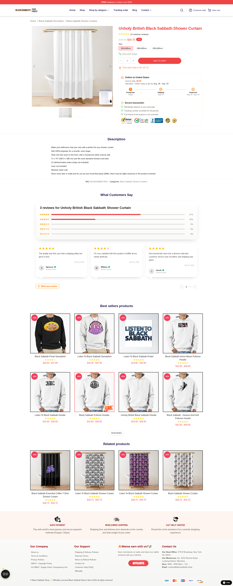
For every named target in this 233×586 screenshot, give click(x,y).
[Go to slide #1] (65, 112)
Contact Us (79, 563)
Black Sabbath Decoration (51, 21)
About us (35, 552)
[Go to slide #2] (79, 112)
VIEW (50, 351)
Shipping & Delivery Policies (87, 552)
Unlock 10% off (5, 574)
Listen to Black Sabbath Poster (139, 356)
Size (120, 44)
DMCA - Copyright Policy (41, 563)
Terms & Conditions (39, 556)
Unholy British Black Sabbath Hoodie (138, 415)
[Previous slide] (34, 66)
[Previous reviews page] (181, 286)
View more (116, 433)
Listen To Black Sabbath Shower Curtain (94, 493)
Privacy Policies (37, 560)
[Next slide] (110, 66)
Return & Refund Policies (85, 560)
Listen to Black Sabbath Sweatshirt (94, 356)
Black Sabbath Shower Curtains (81, 21)
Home (33, 21)
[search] (181, 10)
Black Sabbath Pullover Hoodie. (94, 415)
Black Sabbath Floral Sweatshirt (50, 356)
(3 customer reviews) (139, 34)
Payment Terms (81, 556)
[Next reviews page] (195, 286)
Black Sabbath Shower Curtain (183, 493)
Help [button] (228, 583)
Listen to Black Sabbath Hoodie (50, 415)
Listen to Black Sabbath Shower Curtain (138, 493)
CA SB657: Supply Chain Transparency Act (49, 567)
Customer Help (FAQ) (84, 567)
